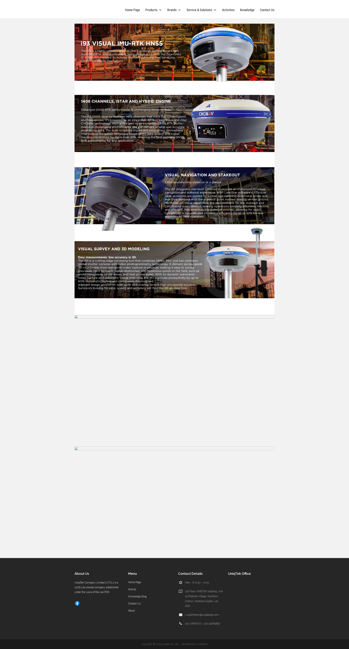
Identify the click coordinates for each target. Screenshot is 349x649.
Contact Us (267, 10)
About (131, 610)
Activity (132, 589)
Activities (228, 10)
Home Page (132, 10)
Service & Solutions (199, 10)
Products (151, 10)
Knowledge (247, 10)
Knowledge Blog (137, 596)
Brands (172, 10)
